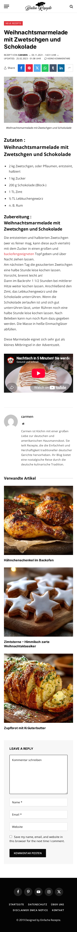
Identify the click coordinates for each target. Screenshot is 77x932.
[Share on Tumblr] (53, 68)
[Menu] (6, 6)
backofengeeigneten (19, 254)
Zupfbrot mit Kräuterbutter (25, 728)
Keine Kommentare (59, 58)
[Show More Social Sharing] (69, 68)
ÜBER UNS (57, 904)
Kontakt (58, 910)
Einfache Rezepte (50, 920)
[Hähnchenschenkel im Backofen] (38, 520)
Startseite (16, 904)
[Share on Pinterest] (29, 68)
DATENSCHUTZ (37, 904)
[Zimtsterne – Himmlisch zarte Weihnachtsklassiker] (38, 602)
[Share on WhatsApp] (45, 68)
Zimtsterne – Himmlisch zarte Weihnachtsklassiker (27, 644)
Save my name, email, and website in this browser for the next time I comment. (37, 839)
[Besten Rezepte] (38, 6)
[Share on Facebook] (21, 68)
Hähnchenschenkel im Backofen (29, 560)
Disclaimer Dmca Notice (30, 910)
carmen (23, 54)
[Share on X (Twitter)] (37, 68)
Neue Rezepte (13, 23)
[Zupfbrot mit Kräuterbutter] (38, 688)
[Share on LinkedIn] (61, 68)
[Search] (71, 6)
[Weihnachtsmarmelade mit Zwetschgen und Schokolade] (38, 122)
